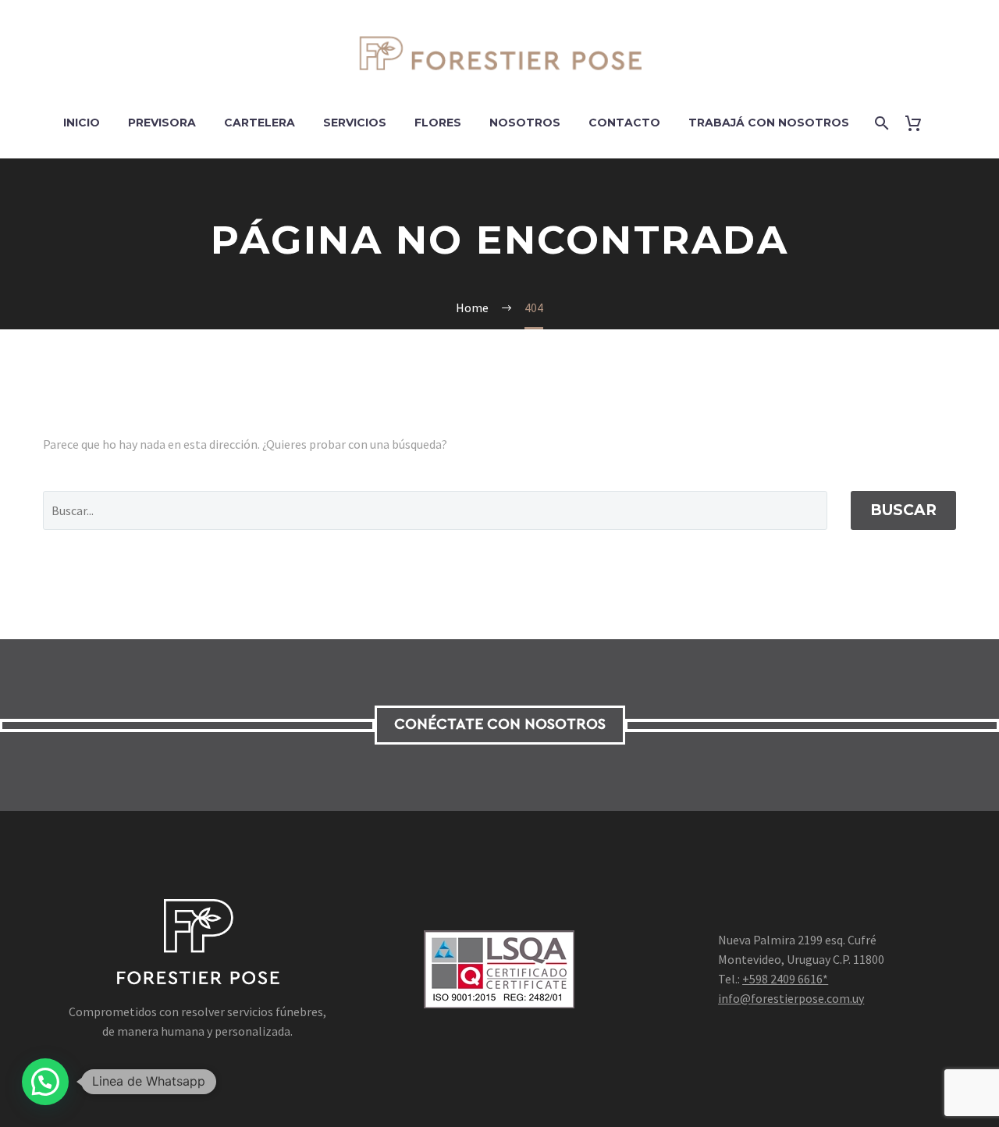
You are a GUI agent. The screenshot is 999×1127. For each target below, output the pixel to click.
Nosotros (524, 123)
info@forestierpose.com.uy (791, 998)
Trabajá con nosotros (768, 123)
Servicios (354, 123)
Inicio (81, 123)
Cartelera (259, 123)
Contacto (624, 123)
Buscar (903, 510)
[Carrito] (920, 123)
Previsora (162, 123)
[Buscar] (881, 123)
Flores (437, 123)
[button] (45, 1081)
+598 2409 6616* (785, 979)
